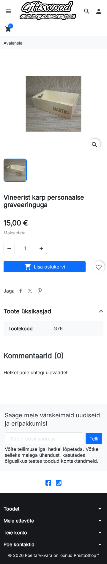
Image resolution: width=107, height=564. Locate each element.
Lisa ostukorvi (44, 266)
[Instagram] (59, 482)
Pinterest (39, 290)
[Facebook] (48, 482)
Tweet (30, 290)
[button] (87, 11)
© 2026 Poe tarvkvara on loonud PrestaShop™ (53, 555)
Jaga (20, 290)
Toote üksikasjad (27, 311)
